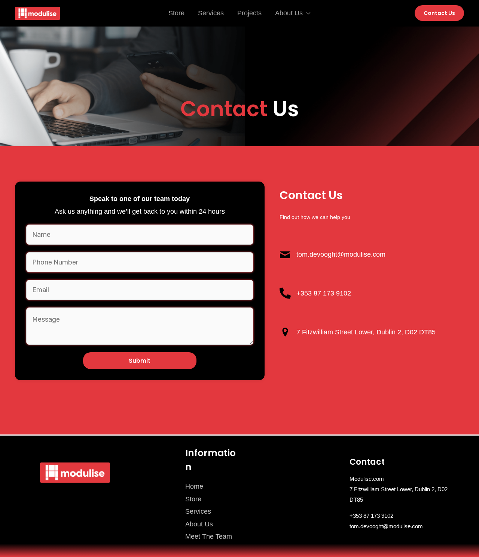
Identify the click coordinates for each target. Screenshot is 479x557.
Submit (139, 361)
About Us (289, 13)
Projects (249, 13)
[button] (439, 13)
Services (211, 13)
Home (194, 486)
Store (176, 13)
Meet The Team (208, 536)
